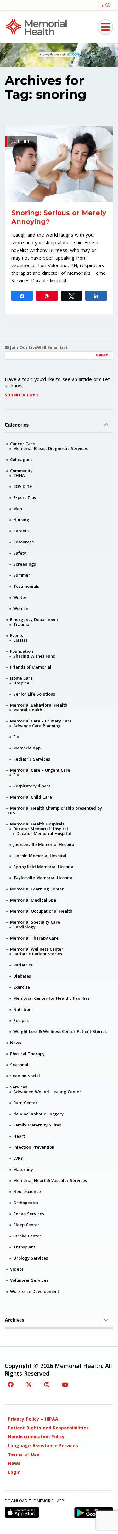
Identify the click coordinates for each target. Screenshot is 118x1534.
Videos (17, 1269)
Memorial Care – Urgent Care (40, 770)
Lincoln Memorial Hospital (39, 855)
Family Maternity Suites (37, 1125)
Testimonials (26, 586)
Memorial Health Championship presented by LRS (55, 810)
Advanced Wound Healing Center (47, 1091)
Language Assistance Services (43, 1445)
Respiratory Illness (31, 786)
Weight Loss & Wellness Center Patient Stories (60, 1031)
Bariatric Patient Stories (37, 954)
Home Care (21, 678)
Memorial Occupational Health (41, 911)
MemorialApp (27, 748)
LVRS (18, 1158)
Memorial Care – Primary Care (41, 721)
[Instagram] (46, 1384)
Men (17, 508)
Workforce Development (34, 1291)
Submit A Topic (22, 395)
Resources (23, 542)
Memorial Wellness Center (36, 949)
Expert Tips (24, 497)
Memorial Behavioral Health (38, 705)
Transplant (24, 1247)
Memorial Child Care (31, 797)
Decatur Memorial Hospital (40, 828)
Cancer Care (22, 443)
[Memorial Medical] (36, 26)
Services (18, 1087)
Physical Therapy (27, 1053)
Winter (20, 597)
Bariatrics (23, 965)
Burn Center (25, 1103)
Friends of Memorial (30, 667)
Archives (14, 1320)
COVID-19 (22, 486)
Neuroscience (27, 1191)
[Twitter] (29, 1384)
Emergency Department (34, 619)
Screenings (24, 564)
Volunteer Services (29, 1280)
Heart (19, 1136)
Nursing (21, 520)
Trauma (21, 624)
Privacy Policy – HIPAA (33, 1419)
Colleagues (21, 459)
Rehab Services (28, 1213)
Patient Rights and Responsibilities (48, 1428)
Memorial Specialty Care (35, 922)
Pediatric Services (31, 759)
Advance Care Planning (37, 725)
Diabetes (22, 976)
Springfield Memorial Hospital (44, 867)
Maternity (23, 1169)
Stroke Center (27, 1236)
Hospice (21, 683)
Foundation (21, 651)
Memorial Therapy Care (34, 938)
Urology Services (30, 1258)
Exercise (21, 987)
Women (20, 608)
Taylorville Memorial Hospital (43, 878)
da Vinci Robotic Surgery (38, 1114)
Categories (17, 424)
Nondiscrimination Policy (36, 1437)
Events (16, 635)
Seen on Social (25, 1076)
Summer (21, 575)
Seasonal (19, 1065)
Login (14, 1472)
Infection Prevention (33, 1147)
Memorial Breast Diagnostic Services (50, 448)
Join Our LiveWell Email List (38, 347)
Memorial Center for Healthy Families (51, 998)
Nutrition (22, 1009)
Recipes (21, 1020)
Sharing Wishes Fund (34, 656)
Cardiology (24, 927)
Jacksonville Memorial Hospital (44, 844)
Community (21, 470)
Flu (16, 737)
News (15, 1042)
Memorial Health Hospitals (37, 824)
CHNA (19, 475)
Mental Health (27, 710)
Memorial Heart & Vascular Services (50, 1180)
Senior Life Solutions (34, 694)
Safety (19, 553)
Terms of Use (23, 1454)
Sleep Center (26, 1225)
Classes (20, 640)
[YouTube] (65, 1384)
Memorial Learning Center (37, 889)
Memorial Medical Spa (33, 900)
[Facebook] (11, 1384)
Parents (21, 531)
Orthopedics (25, 1202)
